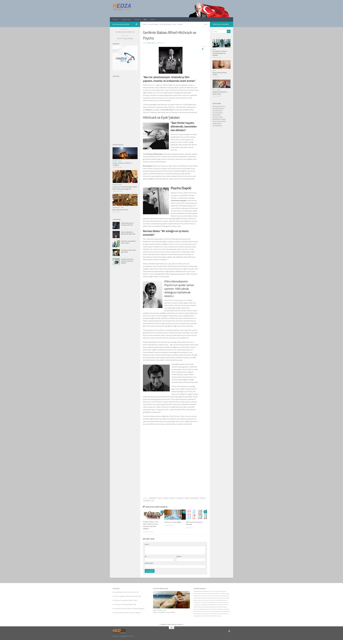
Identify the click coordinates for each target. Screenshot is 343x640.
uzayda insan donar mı (215, 613)
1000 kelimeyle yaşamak (198, 591)
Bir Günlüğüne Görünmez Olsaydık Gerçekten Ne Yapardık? (220, 53)
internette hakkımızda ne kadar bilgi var (215, 604)
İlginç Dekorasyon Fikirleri (120, 210)
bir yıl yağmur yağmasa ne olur (220, 591)
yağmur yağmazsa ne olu (198, 616)
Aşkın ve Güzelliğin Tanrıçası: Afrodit (164, 612)
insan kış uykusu (206, 600)
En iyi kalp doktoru (218, 113)
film (153, 500)
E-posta (179, 556)
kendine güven (224, 607)
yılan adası (219, 616)
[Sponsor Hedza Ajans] (136, 24)
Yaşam (180, 24)
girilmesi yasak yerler (223, 598)
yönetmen (172, 498)
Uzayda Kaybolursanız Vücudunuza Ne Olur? (127, 224)
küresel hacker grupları (203, 609)
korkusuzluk (196, 609)
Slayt (175, 24)
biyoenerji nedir (197, 593)
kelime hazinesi (218, 607)
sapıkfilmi (187, 498)
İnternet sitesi (149, 563)
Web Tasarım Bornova (219, 106)
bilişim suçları (211, 591)
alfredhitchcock (153, 498)
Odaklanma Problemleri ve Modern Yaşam (220, 93)
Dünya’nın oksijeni (197, 598)
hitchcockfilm (180, 498)
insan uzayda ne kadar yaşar (220, 602)
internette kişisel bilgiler (209, 607)
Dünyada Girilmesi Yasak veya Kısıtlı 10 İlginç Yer (127, 613)
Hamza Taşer (151, 43)
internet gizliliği (204, 604)
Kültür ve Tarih (117, 185)
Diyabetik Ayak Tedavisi (219, 119)
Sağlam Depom (217, 123)
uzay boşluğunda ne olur (206, 613)
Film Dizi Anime (153, 24)
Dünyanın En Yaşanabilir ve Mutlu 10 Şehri (128, 242)
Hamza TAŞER (217, 115)
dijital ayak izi (218, 593)
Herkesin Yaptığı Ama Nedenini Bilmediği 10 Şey (128, 233)
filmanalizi (166, 498)
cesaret (213, 593)
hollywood (202, 498)
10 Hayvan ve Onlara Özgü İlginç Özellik (128, 251)
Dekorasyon (116, 207)
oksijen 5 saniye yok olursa (199, 611)
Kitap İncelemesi (165, 24)
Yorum (147, 544)
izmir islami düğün (218, 117)
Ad (146, 556)
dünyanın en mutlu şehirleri (213, 596)
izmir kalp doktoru (218, 110)
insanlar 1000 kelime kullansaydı (216, 600)
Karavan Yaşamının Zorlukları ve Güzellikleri (122, 164)
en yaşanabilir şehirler (205, 598)
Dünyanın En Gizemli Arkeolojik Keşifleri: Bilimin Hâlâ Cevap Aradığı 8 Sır (125, 188)
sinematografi (147, 500)
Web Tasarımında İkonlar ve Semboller (194, 523)
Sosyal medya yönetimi (219, 121)
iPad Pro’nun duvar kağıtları (172, 522)
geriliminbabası (194, 498)
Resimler (137, 19)
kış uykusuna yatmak (212, 609)
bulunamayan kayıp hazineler (206, 593)
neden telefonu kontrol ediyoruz (223, 609)
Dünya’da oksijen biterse (224, 596)
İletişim (152, 19)
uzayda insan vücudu (224, 613)
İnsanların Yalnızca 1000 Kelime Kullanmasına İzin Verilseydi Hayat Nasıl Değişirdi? (150, 525)
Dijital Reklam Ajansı (218, 108)
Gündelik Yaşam (126, 19)
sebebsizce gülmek (223, 611)
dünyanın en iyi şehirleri (202, 596)
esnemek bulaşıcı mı (215, 598)
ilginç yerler (200, 600)
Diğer (144, 19)
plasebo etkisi (217, 611)
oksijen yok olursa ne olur (209, 611)
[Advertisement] (175, 451)
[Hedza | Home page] (122, 7)
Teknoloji (115, 19)
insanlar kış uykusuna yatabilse (209, 602)
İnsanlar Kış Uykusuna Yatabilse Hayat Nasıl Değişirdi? (127, 261)
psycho (160, 498)
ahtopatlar (206, 591)
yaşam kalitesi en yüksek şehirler (210, 616)
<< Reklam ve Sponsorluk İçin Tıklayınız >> (171, 624)
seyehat (115, 161)
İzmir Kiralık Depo (217, 125)
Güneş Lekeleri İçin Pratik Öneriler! (220, 74)
